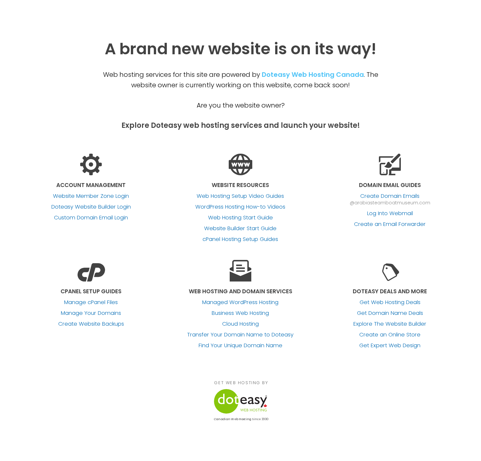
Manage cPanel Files (91, 302)
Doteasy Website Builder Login (91, 207)
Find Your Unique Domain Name (240, 345)
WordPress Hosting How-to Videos (240, 207)
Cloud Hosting (240, 324)
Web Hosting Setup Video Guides (240, 196)
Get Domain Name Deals (390, 313)
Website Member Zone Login (91, 196)
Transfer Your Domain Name (240, 335)
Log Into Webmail (390, 213)
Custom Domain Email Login (91, 217)
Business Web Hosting (240, 313)
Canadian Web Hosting (232, 419)
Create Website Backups (91, 324)
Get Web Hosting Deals (390, 302)
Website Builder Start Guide (240, 228)
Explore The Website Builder (389, 324)
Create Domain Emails (389, 196)
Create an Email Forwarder (390, 224)
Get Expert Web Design (389, 345)
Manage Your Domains (91, 313)
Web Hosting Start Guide (240, 217)
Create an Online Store (389, 335)
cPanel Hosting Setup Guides (240, 239)
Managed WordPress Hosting (240, 302)
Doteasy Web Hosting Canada (313, 74)
